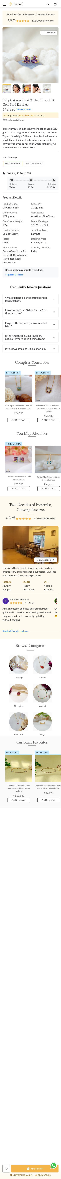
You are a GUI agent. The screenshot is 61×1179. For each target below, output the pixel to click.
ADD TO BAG (18, 420)
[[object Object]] (6, 1168)
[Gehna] (19, 4)
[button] (30, 299)
